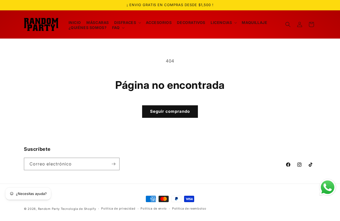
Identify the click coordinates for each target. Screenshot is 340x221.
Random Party (49, 209)
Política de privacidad (118, 208)
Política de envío (154, 208)
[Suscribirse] (113, 164)
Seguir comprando (170, 111)
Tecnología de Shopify (78, 209)
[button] (127, 22)
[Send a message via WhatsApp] (327, 187)
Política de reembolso (189, 208)
